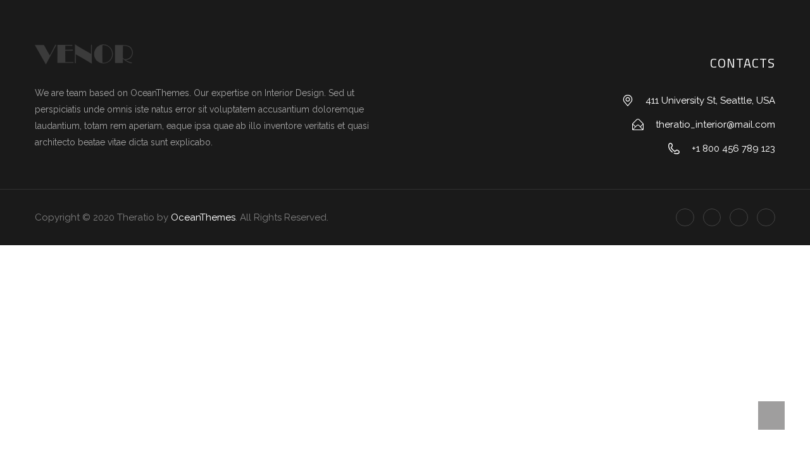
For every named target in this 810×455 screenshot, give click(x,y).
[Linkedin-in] (739, 218)
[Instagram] (766, 218)
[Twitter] (712, 218)
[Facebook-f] (685, 218)
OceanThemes (203, 217)
